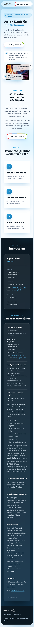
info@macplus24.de (19, 287)
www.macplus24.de (17, 290)
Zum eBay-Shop (23, 4)
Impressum (7, 615)
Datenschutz (17, 615)
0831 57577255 (18, 285)
